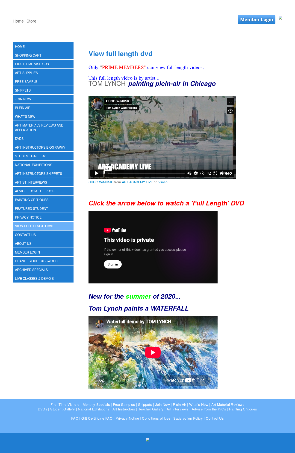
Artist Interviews (31, 182)
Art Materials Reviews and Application (39, 127)
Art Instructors (123, 409)
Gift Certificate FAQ (96, 418)
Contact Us (25, 234)
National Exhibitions (33, 164)
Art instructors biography (40, 147)
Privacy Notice (28, 217)
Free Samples (124, 404)
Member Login (256, 19)
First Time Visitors (32, 64)
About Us (23, 243)
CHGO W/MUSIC (100, 182)
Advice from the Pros (34, 191)
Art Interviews (178, 409)
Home (18, 21)
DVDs (19, 138)
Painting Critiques (31, 199)
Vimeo (163, 182)
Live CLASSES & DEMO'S (34, 278)
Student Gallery (30, 156)
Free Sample (26, 81)
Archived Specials (31, 269)
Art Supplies (26, 72)
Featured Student (31, 208)
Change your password (36, 261)
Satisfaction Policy (188, 418)
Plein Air (22, 107)
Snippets (23, 90)
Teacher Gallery (151, 409)
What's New (25, 116)
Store (31, 21)
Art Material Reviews (228, 404)
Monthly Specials (96, 404)
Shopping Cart (28, 55)
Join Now (23, 99)
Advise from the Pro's (209, 409)
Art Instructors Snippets (38, 173)
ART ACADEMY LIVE (137, 182)
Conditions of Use (156, 418)
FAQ (74, 418)
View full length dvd (34, 226)
